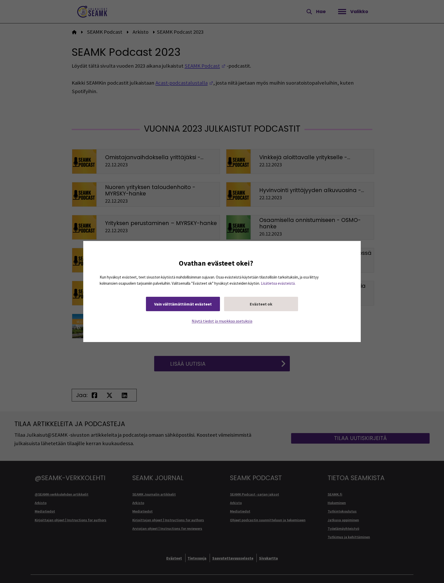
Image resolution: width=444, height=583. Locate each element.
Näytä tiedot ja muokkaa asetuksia (222, 321)
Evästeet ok (261, 304)
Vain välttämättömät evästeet (183, 304)
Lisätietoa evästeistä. (278, 283)
